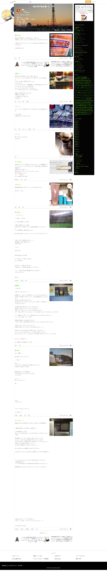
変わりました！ (78, 47)
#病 (19, 101)
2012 (76, 138)
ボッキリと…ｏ (19, 420)
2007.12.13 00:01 (64, 280)
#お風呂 (16, 280)
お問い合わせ (58, 558)
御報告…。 (18, 285)
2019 (76, 126)
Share (69, 30)
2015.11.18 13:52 (64, 101)
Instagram (78, 163)
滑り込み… (18, 212)
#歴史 (21, 415)
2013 (76, 136)
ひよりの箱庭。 (79, 156)
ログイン (94, 1)
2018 (76, 127)
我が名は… (77, 61)
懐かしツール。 (78, 39)
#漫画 (29, 129)
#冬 (15, 58)
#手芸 (27, 101)
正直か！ (17, 73)
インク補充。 (78, 30)
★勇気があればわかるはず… (81, 52)
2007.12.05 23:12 (64, 529)
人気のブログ (58, 556)
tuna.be (53, 553)
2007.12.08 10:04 (64, 415)
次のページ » (43, 533)
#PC (25, 179)
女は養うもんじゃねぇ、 (80, 70)
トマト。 (77, 40)
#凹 (19, 58)
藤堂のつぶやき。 (80, 155)
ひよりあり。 (78, 42)
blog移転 (77, 27)
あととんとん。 (79, 160)
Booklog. (78, 168)
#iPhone (17, 179)
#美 (15, 207)
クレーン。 (18, 106)
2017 (76, 129)
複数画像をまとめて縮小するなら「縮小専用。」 (13, 565)
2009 (76, 143)
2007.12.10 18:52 (64, 345)
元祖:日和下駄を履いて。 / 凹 (43, 6)
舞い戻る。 (77, 56)
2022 (76, 121)
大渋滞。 (77, 37)
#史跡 (16, 415)
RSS (77, 172)
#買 (23, 101)
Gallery (57, 30)
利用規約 (46, 558)
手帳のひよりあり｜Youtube (82, 166)
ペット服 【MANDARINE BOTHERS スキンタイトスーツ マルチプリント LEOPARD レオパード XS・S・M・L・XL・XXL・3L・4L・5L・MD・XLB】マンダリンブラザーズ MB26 (32, 64)
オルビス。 (18, 184)
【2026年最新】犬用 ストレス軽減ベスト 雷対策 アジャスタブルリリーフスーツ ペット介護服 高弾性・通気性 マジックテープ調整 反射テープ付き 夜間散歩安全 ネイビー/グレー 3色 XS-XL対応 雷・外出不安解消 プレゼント (62, 64)
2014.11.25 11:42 (64, 157)
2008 (76, 144)
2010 (76, 141)
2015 (76, 133)
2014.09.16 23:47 (64, 207)
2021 (76, 122)
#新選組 (27, 529)
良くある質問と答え (16, 558)
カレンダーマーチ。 (79, 65)
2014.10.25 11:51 (64, 179)
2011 (76, 139)
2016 (76, 131)
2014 (76, 134)
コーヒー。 (18, 134)
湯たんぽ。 (18, 35)
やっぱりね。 (19, 162)
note (77, 153)
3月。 (76, 32)
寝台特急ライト (78, 34)
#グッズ (24, 129)
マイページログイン (80, 556)
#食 (34, 129)
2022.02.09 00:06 (64, 58)
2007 (76, 146)
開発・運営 (78, 558)
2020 (76, 124)
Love (64, 30)
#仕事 (22, 280)
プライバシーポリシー (38, 558)
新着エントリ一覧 (37, 556)
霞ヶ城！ (17, 350)
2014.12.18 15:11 (64, 129)
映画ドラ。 (77, 29)
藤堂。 (23, 9)
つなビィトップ (15, 556)
